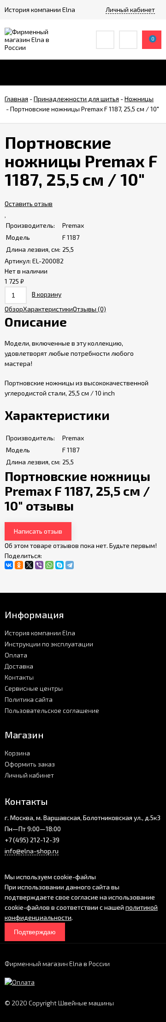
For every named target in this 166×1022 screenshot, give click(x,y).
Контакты (19, 677)
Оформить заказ (30, 764)
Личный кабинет (29, 775)
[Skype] (59, 565)
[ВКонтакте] (9, 565)
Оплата (16, 655)
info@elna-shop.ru (32, 851)
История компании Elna (40, 633)
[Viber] (39, 565)
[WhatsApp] (49, 565)
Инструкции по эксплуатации (49, 644)
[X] (29, 565)
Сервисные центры (34, 688)
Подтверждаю (35, 932)
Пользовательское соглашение (52, 710)
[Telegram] (69, 565)
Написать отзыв (38, 531)
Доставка (19, 666)
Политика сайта (29, 699)
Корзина (17, 753)
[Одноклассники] (19, 565)
